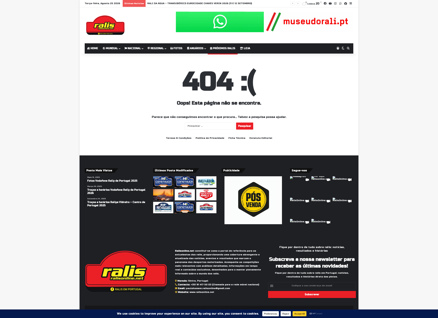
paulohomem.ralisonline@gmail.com (208, 288)
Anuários (196, 48)
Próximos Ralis (223, 48)
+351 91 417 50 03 (201, 284)
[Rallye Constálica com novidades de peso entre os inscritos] (185, 207)
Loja (246, 48)
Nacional (134, 48)
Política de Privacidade (210, 138)
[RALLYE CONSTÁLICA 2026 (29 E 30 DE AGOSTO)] (163, 182)
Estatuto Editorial (260, 138)
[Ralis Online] (105, 25)
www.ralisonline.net (202, 292)
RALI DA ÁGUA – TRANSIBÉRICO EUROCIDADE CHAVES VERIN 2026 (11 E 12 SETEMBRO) (199, 3)
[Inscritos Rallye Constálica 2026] (185, 182)
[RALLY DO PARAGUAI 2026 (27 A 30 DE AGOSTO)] (185, 195)
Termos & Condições (178, 138)
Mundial (111, 48)
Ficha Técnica (236, 138)
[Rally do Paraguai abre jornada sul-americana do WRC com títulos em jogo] (206, 207)
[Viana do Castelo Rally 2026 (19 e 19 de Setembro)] (206, 195)
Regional (157, 48)
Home (94, 48)
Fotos (177, 48)
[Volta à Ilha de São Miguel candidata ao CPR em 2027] (163, 207)
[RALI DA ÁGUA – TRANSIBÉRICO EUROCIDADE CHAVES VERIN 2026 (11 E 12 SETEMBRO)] (206, 182)
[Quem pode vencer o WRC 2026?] (163, 195)
